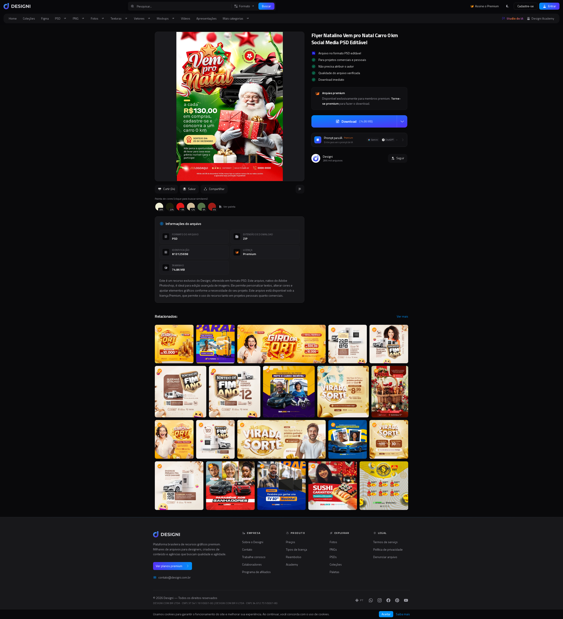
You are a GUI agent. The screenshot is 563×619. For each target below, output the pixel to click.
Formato (244, 6)
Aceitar (386, 614)
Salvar (192, 189)
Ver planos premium (169, 566)
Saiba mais (403, 614)
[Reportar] (300, 189)
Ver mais (402, 316)
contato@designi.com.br (174, 577)
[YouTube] (406, 600)
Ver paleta (229, 206)
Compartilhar (217, 189)
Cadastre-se (525, 6)
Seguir (400, 158)
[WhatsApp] (371, 600)
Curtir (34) (169, 189)
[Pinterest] (397, 600)
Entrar (552, 6)
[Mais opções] (402, 121)
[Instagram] (380, 600)
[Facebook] (388, 600)
